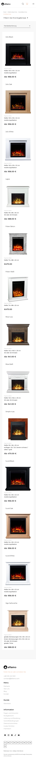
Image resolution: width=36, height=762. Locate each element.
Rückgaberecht (9, 716)
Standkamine (22, 12)
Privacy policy (29, 754)
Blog (5, 691)
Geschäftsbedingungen (11, 721)
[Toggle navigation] (33, 4)
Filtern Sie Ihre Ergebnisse (15, 18)
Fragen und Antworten (11, 713)
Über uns (6, 689)
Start (4, 12)
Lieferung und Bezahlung (12, 718)
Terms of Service (7, 756)
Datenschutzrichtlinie (10, 723)
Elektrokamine (12, 12)
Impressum (7, 728)
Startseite (7, 686)
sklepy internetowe (18, 751)
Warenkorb (7, 703)
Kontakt (6, 694)
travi (11, 751)
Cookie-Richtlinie (9, 726)
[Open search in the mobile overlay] (26, 3)
